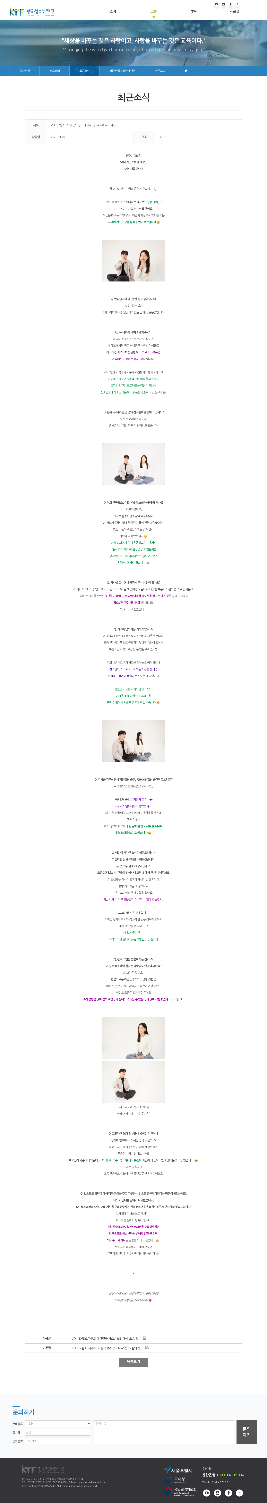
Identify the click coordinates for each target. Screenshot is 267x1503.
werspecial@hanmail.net (92, 1482)
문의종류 (18, 1423)
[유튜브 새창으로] (216, 4)
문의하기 (247, 1432)
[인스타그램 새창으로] (223, 4)
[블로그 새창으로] (237, 4)
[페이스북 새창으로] (230, 4)
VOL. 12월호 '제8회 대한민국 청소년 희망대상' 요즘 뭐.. (106, 1338)
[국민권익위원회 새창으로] (180, 1491)
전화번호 (18, 1441)
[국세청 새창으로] (180, 1480)
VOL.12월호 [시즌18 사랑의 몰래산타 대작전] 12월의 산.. (107, 1348)
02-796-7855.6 (36, 1482)
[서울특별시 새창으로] (180, 1469)
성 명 (16, 1432)
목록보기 (133, 1361)
